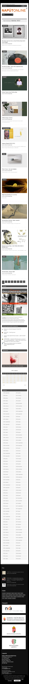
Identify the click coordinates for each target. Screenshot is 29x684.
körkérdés (20, 594)
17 (14, 378)
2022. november (6, 511)
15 (7, 378)
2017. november (19, 500)
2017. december (19, 498)
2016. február (18, 555)
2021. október (5, 545)
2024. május (5, 463)
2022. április (5, 529)
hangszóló (10, 594)
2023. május (5, 495)
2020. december (19, 403)
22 (7, 380)
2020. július (18, 416)
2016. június (18, 545)
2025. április (5, 434)
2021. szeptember (6, 548)
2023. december (6, 477)
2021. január (18, 400)
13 (25, 377)
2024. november (6, 448)
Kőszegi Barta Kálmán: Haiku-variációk (10, 220)
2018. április (18, 487)
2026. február (5, 408)
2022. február (5, 534)
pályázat (15, 596)
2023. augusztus (6, 487)
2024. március (5, 469)
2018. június (18, 482)
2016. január (18, 558)
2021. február (18, 398)
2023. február (5, 503)
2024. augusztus (6, 455)
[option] (14, 360)
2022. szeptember (6, 516)
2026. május (5, 400)
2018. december (19, 466)
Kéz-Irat (5, 26)
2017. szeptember (19, 505)
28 (3, 382)
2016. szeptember (19, 537)
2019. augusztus (19, 445)
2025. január (5, 442)
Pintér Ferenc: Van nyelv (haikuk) (9, 169)
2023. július (5, 490)
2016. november (19, 532)
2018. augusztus (19, 477)
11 (18, 377)
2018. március (18, 490)
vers (3, 598)
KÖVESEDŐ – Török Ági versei (9, 332)
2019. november (19, 437)
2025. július (5, 427)
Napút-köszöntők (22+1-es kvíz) (9, 194)
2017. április (18, 519)
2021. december (6, 540)
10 (14, 377)
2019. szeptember (19, 442)
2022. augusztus (6, 519)
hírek (14, 594)
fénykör (3, 594)
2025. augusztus (6, 424)
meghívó (3, 596)
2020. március (18, 427)
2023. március (5, 500)
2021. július (5, 553)
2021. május (5, 558)
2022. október (5, 513)
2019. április (18, 455)
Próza (4, 51)
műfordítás (8, 596)
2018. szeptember (19, 474)
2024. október (5, 450)
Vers (4, 154)
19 (21, 378)
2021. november (6, 542)
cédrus (16, 593)
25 (18, 380)
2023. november (6, 479)
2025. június (5, 429)
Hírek (4, 77)
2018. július (18, 479)
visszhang (9, 598)
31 (14, 382)
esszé (22, 593)
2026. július (5, 395)
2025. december (6, 413)
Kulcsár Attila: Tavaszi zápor (8, 271)
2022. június (5, 524)
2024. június (5, 461)
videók (6, 598)
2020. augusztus (19, 413)
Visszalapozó (6, 128)
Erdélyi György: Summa (7, 117)
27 (25, 380)
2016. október (18, 534)
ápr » (25, 385)
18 (18, 378)
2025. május (5, 432)
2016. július (18, 542)
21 (3, 380)
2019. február (18, 461)
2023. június (5, 492)
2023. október (5, 482)
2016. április (18, 550)
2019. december (19, 434)
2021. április (18, 392)
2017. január (18, 527)
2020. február (18, 429)
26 (21, 380)
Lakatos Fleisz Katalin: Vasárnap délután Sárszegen (13, 366)
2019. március (18, 458)
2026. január (5, 411)
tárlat (23, 596)
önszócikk (13, 598)
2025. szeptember (6, 421)
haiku (7, 594)
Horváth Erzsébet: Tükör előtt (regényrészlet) (12, 66)
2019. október (18, 440)
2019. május (18, 453)
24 (14, 380)
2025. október (5, 419)
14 (3, 378)
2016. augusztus (19, 540)
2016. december (19, 529)
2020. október (18, 408)
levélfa (24, 594)
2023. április (5, 498)
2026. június (5, 398)
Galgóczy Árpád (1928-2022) (8, 143)
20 (25, 378)
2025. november (6, 416)
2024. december (6, 445)
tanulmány (19, 596)
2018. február (18, 492)
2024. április (5, 466)
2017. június (18, 513)
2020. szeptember (19, 411)
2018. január (18, 495)
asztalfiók (3, 593)
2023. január (5, 505)
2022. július (5, 521)
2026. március (5, 406)
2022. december (6, 508)
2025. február (5, 440)
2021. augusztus (6, 550)
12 (21, 377)
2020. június (18, 419)
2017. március (18, 521)
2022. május (5, 527)
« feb (4, 385)
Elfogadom (17, 680)
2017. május (18, 516)
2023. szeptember (6, 484)
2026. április (5, 403)
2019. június (18, 450)
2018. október (18, 471)
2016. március (18, 553)
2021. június (5, 555)
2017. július (18, 511)
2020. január (18, 432)
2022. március (5, 532)
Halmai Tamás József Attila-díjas (9, 92)
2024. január (5, 474)
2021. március (18, 395)
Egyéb (4, 231)
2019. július (18, 448)
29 (7, 382)
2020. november (19, 406)
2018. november (19, 469)
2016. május (18, 548)
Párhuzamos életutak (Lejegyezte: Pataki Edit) (12, 329)
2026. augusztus (6, 392)
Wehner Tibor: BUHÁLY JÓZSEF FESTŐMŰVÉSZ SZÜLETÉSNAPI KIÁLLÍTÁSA (12, 344)
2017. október (18, 503)
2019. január (18, 463)
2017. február (18, 524)
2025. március (5, 437)
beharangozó (9, 593)
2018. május (18, 484)
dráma (19, 593)
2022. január (5, 537)
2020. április (18, 424)
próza (12, 596)
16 (10, 378)
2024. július (5, 458)
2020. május (18, 421)
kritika (17, 594)
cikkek (13, 593)
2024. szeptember (6, 453)
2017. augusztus (19, 508)
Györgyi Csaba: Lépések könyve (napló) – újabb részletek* (15, 335)
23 (10, 380)
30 (10, 382)
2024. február (5, 471)
